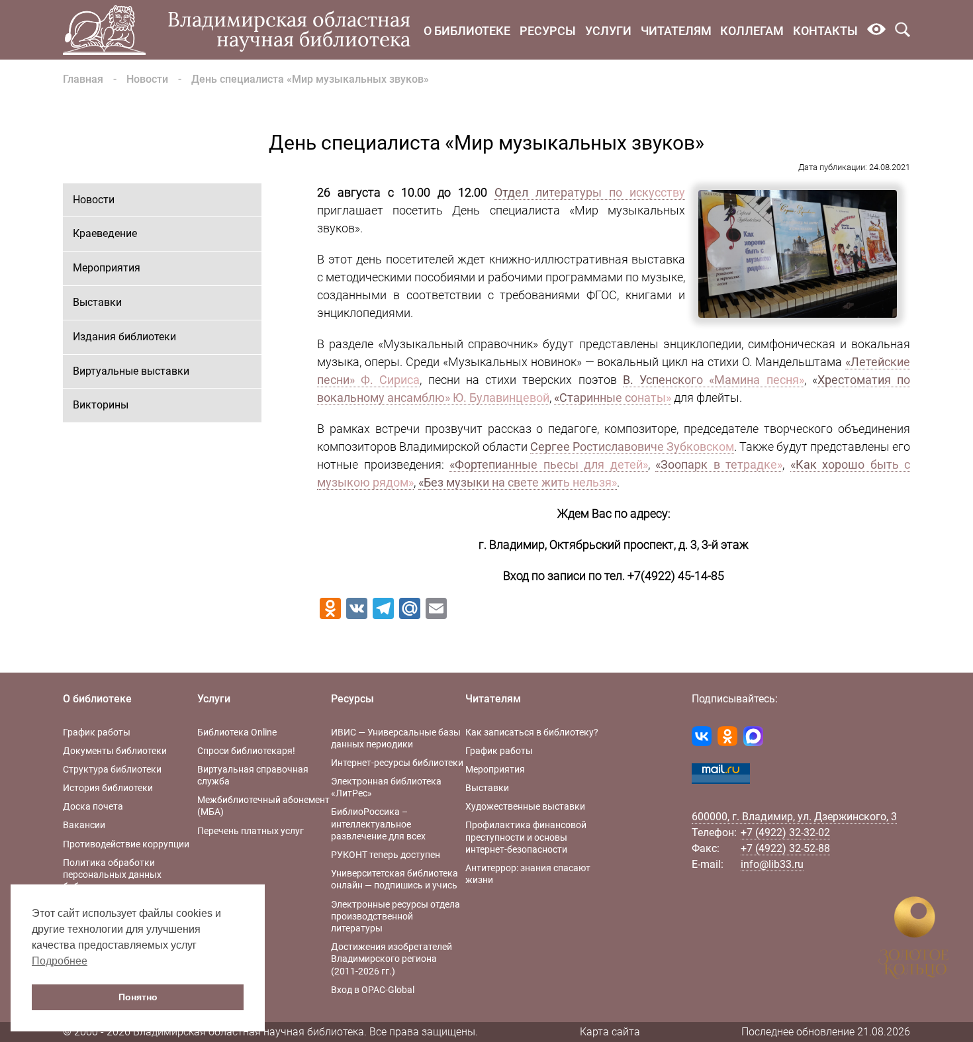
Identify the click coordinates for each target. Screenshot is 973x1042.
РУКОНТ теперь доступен (385, 854)
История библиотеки (108, 787)
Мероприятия (106, 267)
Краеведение (105, 233)
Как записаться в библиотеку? (531, 732)
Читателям (676, 31)
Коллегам (752, 31)
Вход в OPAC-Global (372, 989)
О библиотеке (467, 31)
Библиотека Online (237, 732)
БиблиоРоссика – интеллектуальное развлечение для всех (378, 823)
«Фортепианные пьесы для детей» (548, 464)
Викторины (100, 405)
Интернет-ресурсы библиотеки (397, 762)
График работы (96, 732)
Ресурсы (548, 31)
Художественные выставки (525, 806)
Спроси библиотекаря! (246, 750)
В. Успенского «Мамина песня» (713, 380)
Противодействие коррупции (126, 844)
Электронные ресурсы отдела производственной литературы (395, 916)
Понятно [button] (138, 997)
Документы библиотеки (115, 750)
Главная (83, 79)
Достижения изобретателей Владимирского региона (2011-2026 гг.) (391, 958)
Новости (147, 79)
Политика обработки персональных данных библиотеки (112, 874)
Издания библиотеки (124, 336)
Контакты (825, 31)
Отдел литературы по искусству (589, 192)
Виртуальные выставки (131, 371)
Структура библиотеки (112, 769)
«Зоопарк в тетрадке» (718, 464)
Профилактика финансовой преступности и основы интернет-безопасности (525, 837)
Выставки (97, 302)
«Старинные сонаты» (612, 397)
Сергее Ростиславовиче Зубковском (632, 446)
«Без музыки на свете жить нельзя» (517, 482)
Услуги (608, 31)
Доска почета (93, 806)
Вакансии (84, 825)
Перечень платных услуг (250, 831)
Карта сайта (610, 1031)
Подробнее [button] (59, 961)
